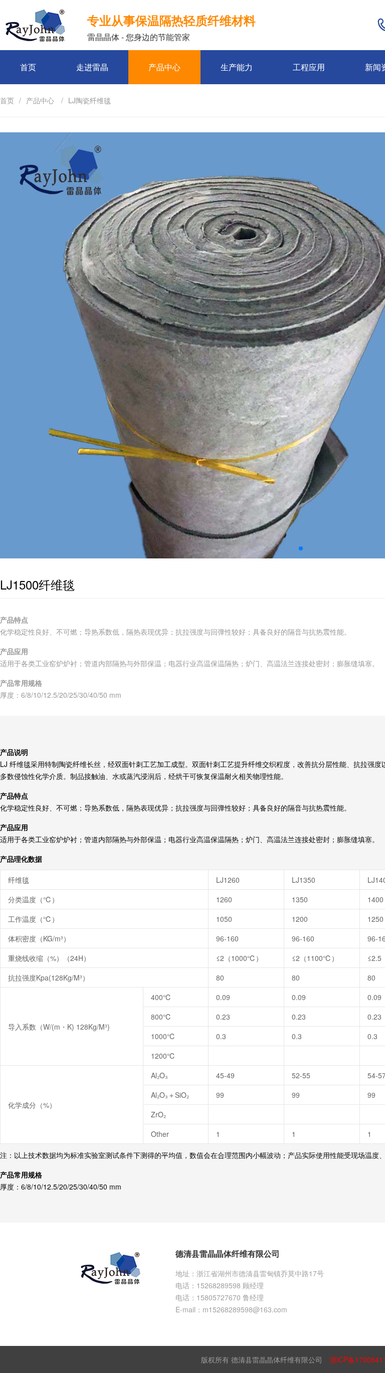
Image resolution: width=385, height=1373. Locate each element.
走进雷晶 (92, 67)
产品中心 (164, 67)
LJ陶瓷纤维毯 (89, 100)
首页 (28, 67)
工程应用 (309, 67)
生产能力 (237, 67)
